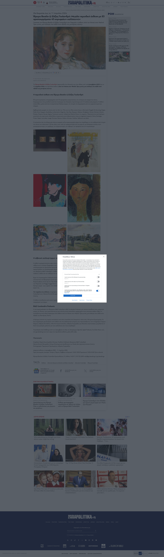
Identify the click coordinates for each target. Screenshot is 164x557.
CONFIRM (72, 295)
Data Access (82, 300)
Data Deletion (75, 300)
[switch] (98, 277)
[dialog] (82, 278)
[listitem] (82, 274)
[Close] (104, 257)
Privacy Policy (89, 300)
